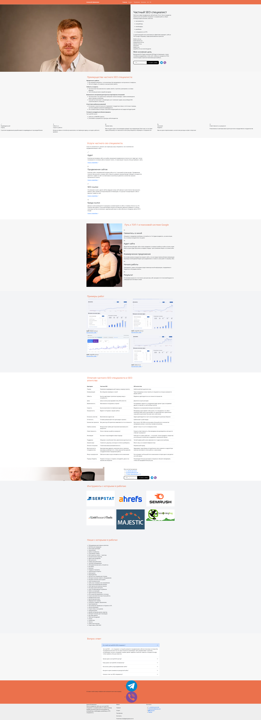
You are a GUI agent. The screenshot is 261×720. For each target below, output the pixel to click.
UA (148, 2)
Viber (151, 712)
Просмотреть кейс (91, 332)
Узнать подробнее (93, 162)
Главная (124, 2)
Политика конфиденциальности (124, 718)
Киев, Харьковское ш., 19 (134, 474)
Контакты (143, 2)
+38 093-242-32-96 (132, 471)
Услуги (130, 2)
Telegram (152, 710)
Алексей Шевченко (92, 2)
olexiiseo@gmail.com (132, 472)
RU (150, 2)
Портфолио (137, 2)
